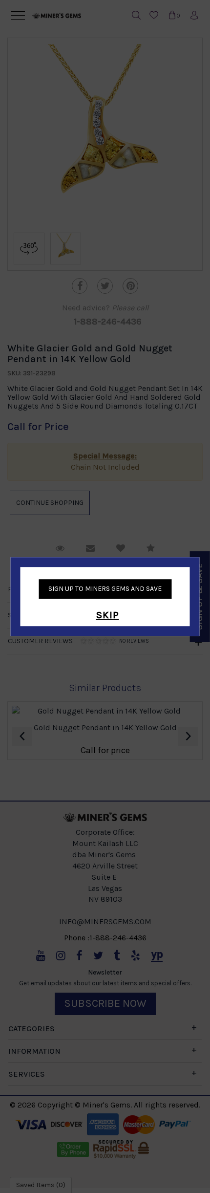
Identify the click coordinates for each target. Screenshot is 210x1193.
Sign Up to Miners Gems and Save (105, 589)
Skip (107, 615)
